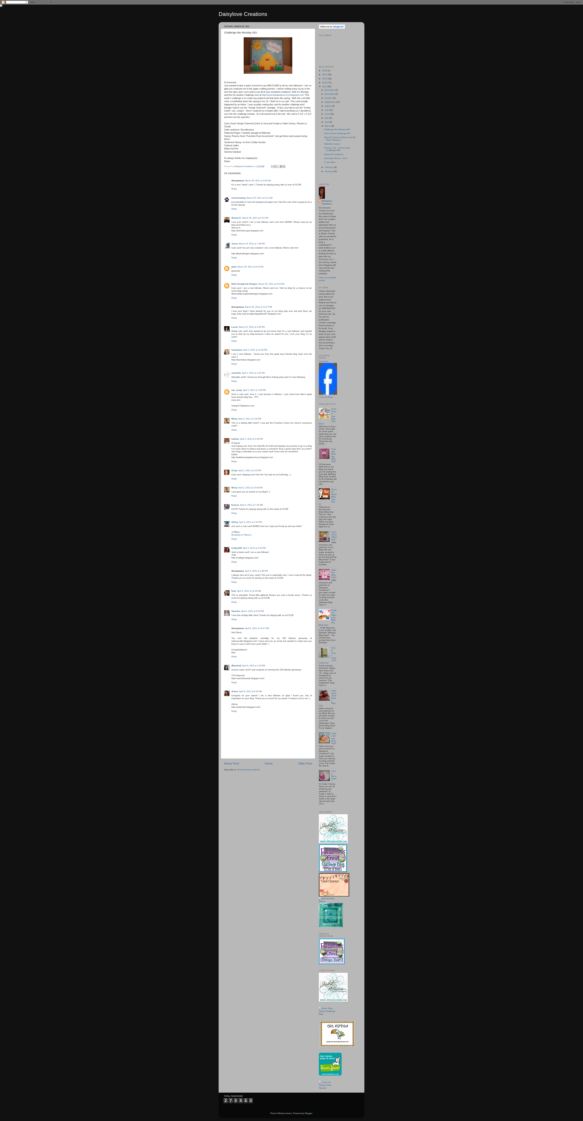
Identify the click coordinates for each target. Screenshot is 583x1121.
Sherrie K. (236, 218)
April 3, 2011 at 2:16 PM (250, 522)
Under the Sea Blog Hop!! (333, 738)
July (327, 110)
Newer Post (231, 763)
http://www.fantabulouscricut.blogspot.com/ (283, 95)
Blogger (308, 1113)
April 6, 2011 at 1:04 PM (253, 665)
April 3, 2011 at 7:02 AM (251, 505)
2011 (324, 86)
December (330, 90)
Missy (234, 419)
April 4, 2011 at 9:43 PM (252, 611)
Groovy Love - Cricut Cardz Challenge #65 (337, 149)
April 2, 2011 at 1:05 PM (253, 373)
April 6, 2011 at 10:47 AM (257, 628)
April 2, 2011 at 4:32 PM (249, 470)
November (330, 94)
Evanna (235, 505)
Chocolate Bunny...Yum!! (336, 158)
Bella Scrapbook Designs (244, 284)
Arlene (234, 691)
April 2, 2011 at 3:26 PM (251, 439)
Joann (234, 244)
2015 (325, 70)
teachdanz (236, 350)
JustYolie (236, 373)
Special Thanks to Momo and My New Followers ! (340, 138)
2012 (325, 82)
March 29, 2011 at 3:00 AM (258, 180)
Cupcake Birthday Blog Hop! (333, 455)
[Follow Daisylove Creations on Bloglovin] (332, 28)
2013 (325, 79)
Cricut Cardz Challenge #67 (337, 133)
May (327, 118)
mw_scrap (236, 390)
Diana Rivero (323, 361)
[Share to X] (278, 166)
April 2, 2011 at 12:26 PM (255, 350)
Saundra (235, 611)
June (327, 114)
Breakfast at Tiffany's (241, 535)
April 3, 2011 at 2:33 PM (254, 548)
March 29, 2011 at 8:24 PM (250, 267)
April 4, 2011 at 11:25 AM (249, 591)
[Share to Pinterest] (284, 166)
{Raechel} (236, 665)
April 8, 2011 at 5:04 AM (250, 691)
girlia (234, 267)
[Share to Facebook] (281, 166)
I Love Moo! (329, 162)
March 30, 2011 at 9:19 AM (271, 284)
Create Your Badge (326, 397)
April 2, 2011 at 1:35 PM (254, 390)
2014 (325, 74)
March (328, 126)
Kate (233, 591)
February (329, 167)
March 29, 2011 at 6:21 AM (260, 198)
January (329, 171)
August (328, 106)
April (327, 122)
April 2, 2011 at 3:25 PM (249, 419)
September (330, 102)
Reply (234, 189)
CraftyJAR (236, 548)
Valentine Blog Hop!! (334, 574)
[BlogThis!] (275, 166)
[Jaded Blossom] (333, 842)
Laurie (234, 327)
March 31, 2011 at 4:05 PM (252, 327)
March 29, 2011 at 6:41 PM (255, 218)
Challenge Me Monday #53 (337, 129)
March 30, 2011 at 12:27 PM (258, 307)
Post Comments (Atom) (248, 770)
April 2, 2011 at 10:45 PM (250, 488)
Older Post (305, 763)
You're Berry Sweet (334, 776)
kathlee (235, 439)
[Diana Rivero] (328, 394)
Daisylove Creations (243, 14)
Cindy (234, 470)
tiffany (234, 522)
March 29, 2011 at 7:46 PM (252, 244)
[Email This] (272, 166)
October (329, 98)
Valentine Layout (332, 144)
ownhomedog (238, 198)
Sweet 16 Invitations (333, 154)
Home (269, 763)
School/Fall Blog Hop (334, 536)
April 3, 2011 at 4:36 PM (256, 571)
